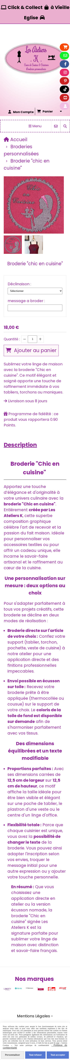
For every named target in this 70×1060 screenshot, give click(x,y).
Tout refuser (35, 1055)
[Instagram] (65, 72)
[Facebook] (65, 64)
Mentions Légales (33, 1016)
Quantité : (12, 339)
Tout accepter (58, 1055)
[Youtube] (65, 97)
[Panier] (65, 47)
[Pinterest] (65, 81)
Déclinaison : (19, 284)
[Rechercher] (65, 126)
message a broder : (26, 300)
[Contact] (65, 55)
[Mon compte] (65, 106)
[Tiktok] (65, 89)
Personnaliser (12, 1055)
